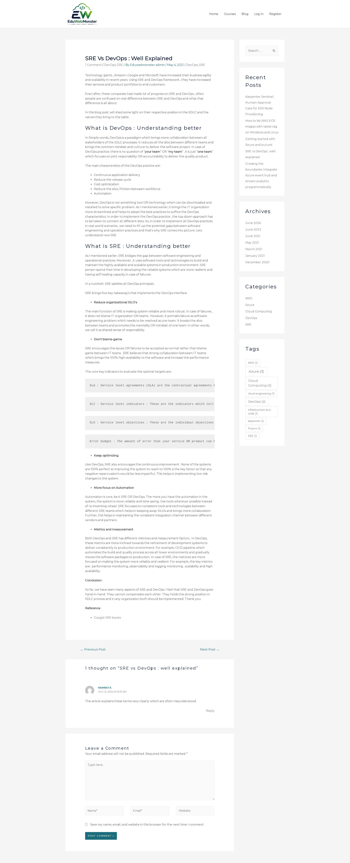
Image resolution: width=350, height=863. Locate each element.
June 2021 (252, 236)
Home (213, 14)
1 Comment (93, 65)
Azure (249, 305)
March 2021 (253, 249)
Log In (258, 14)
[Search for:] (262, 50)
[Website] (195, 811)
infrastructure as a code (259, 411)
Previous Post (93, 649)
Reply (210, 711)
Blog (245, 14)
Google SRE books (107, 617)
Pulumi (254, 428)
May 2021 (252, 242)
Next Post (209, 649)
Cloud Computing (258, 311)
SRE (120, 65)
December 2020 (257, 262)
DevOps (110, 65)
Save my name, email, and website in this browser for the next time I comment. (147, 824)
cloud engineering (261, 393)
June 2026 (253, 223)
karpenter (256, 421)
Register (275, 14)
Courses (230, 14)
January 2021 (255, 255)
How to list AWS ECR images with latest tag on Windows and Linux (262, 126)
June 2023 (253, 229)
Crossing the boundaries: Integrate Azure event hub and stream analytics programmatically (261, 175)
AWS (248, 298)
